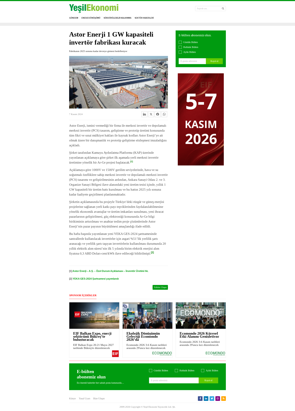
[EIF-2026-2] (201, 119)
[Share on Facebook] (158, 114)
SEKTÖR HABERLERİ (144, 18)
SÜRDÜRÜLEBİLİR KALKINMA (117, 18)
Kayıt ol (214, 61)
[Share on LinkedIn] (144, 114)
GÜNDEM (73, 18)
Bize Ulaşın (99, 398)
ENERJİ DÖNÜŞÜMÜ (90, 18)
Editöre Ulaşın (160, 287)
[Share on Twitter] (151, 114)
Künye (72, 398)
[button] (223, 8)
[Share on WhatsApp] (164, 114)
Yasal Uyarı (84, 398)
